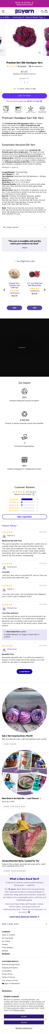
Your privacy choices (10, 980)
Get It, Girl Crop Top (29, 198)
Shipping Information (10, 968)
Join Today (10, 744)
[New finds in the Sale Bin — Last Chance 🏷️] (24, 772)
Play (25, 354)
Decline (24, 1022)
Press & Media (7, 947)
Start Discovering (15, 871)
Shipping (16, 74)
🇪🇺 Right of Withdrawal (11, 983)
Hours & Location (8, 935)
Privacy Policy (19, 1010)
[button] (12, 66)
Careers (5, 944)
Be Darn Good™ (11, 227)
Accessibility (7, 971)
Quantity (24, 78)
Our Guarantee (7, 938)
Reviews (5, 951)
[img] (7, 532)
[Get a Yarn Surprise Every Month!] (24, 710)
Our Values (6, 941)
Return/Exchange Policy (11, 964)
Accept (24, 1016)
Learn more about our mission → (24, 916)
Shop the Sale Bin (14, 806)
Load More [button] (24, 671)
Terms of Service (8, 977)
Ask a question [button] (24, 517)
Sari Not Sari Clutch (10, 200)
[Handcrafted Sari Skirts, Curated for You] (24, 835)
